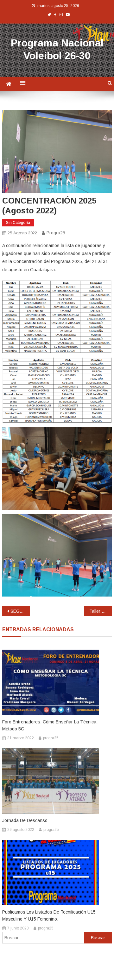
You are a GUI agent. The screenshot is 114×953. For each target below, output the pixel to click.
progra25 (56, 232)
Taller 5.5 (98, 611)
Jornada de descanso (25, 820)
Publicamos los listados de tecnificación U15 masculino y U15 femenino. (49, 915)
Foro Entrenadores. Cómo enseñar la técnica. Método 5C (50, 725)
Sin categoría (18, 222)
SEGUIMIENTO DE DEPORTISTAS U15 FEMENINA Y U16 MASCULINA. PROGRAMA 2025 (19, 611)
